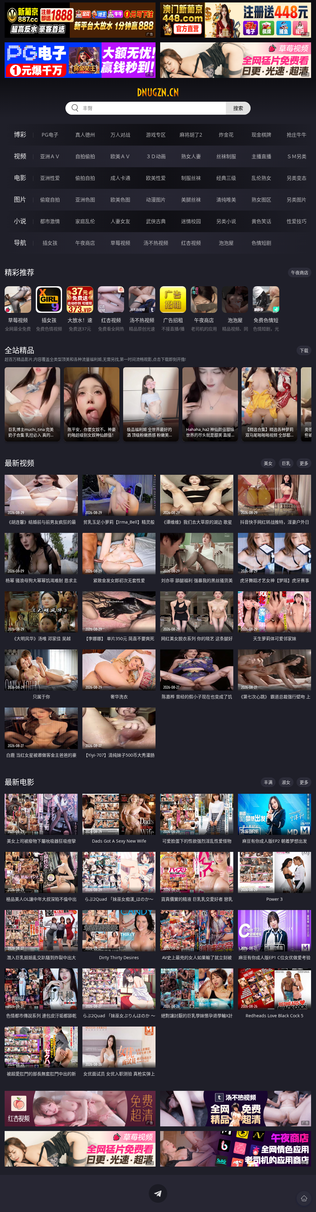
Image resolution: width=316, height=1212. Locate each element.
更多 (304, 463)
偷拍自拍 (85, 178)
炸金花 (226, 134)
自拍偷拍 (85, 156)
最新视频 (19, 463)
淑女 (286, 782)
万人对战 (120, 134)
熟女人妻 (191, 156)
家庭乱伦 (85, 221)
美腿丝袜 (191, 199)
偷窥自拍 (50, 199)
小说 (20, 221)
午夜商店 (85, 243)
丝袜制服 (226, 156)
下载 (304, 350)
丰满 (268, 782)
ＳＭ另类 (296, 156)
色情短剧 (261, 243)
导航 (20, 243)
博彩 (20, 134)
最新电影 (19, 782)
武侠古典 (156, 221)
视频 (20, 156)
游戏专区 (156, 134)
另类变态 (296, 178)
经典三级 (226, 178)
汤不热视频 (155, 243)
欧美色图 (120, 199)
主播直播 (261, 156)
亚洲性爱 (50, 178)
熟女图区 (261, 199)
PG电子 (50, 134)
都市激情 (50, 221)
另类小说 (226, 221)
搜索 (238, 108)
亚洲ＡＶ (50, 156)
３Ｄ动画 (156, 156)
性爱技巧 (296, 221)
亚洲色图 (85, 199)
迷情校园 (191, 221)
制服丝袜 (191, 178)
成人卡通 (120, 178)
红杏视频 (191, 243)
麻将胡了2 (191, 134)
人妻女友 (120, 221)
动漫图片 (156, 199)
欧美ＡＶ (120, 156)
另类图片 (296, 199)
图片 (20, 199)
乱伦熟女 (261, 178)
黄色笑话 (261, 221)
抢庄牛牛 (296, 134)
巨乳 (286, 463)
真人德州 (85, 134)
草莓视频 (120, 243)
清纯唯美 (226, 199)
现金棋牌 (261, 134)
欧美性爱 (156, 178)
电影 (20, 178)
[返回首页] (304, 1198)
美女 (268, 463)
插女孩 (50, 243)
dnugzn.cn (158, 92)
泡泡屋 (226, 243)
